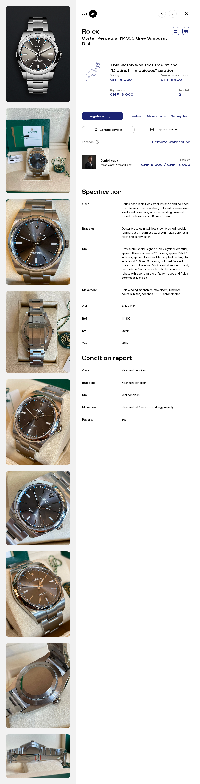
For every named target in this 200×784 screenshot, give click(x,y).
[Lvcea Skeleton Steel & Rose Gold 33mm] (173, 14)
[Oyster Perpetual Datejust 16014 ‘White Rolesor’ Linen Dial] (162, 14)
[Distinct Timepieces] (186, 14)
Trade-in (136, 116)
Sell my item (180, 116)
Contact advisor (111, 130)
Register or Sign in (102, 116)
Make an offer (157, 116)
